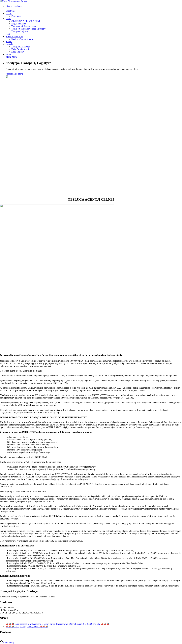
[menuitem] (94, 11)
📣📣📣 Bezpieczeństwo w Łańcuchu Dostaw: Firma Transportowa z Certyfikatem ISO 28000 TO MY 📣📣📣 (57, 624)
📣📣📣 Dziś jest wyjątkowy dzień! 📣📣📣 (27, 626)
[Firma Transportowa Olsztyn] (14, 1)
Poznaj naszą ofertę (14, 74)
